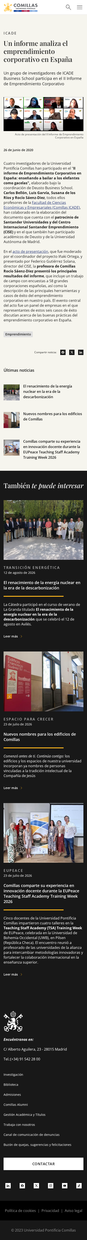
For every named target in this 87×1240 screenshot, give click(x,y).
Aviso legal (73, 1210)
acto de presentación (30, 251)
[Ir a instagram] (50, 1185)
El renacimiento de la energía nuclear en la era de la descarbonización (47, 391)
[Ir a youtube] (64, 1185)
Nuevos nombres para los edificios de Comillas (40, 736)
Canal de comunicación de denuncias (32, 1134)
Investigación (13, 1074)
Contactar (43, 1163)
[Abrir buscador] (68, 7)
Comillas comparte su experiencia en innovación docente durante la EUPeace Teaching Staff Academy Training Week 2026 (41, 893)
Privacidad (50, 1210)
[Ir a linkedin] (79, 352)
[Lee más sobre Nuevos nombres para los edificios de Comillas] (43, 681)
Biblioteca (11, 1084)
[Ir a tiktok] (79, 1185)
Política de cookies (20, 1210)
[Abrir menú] (79, 7)
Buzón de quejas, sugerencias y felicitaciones (37, 1145)
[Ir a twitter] (70, 352)
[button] (43, 397)
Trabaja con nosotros (19, 1124)
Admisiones (12, 1094)
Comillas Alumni (16, 1104)
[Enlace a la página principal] (21, 7)
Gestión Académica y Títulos (25, 1114)
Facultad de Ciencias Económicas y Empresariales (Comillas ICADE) (42, 205)
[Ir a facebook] (61, 352)
